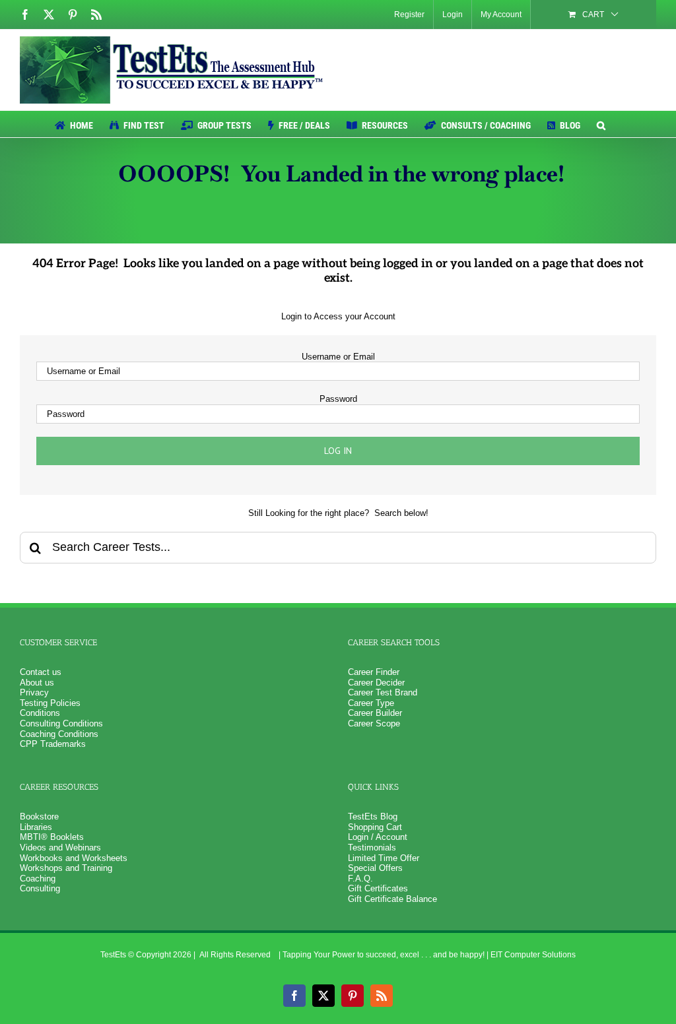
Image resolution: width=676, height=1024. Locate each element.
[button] (601, 124)
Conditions (40, 713)
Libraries (36, 827)
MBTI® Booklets (52, 837)
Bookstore (39, 816)
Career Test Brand (382, 692)
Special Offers (375, 868)
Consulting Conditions (61, 723)
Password (338, 399)
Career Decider (376, 683)
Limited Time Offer (383, 858)
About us (37, 683)
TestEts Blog (372, 816)
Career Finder (373, 672)
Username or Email (338, 357)
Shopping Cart (375, 827)
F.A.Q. (360, 878)
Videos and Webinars (60, 847)
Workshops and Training (66, 868)
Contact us (40, 672)
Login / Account (377, 837)
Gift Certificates (378, 888)
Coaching (37, 878)
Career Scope (374, 723)
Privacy (34, 692)
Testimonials (372, 847)
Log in (338, 451)
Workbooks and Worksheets (73, 858)
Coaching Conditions (59, 734)
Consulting (40, 888)
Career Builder (375, 713)
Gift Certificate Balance (392, 899)
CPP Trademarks (53, 744)
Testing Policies (50, 703)
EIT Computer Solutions (533, 954)
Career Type (371, 703)
